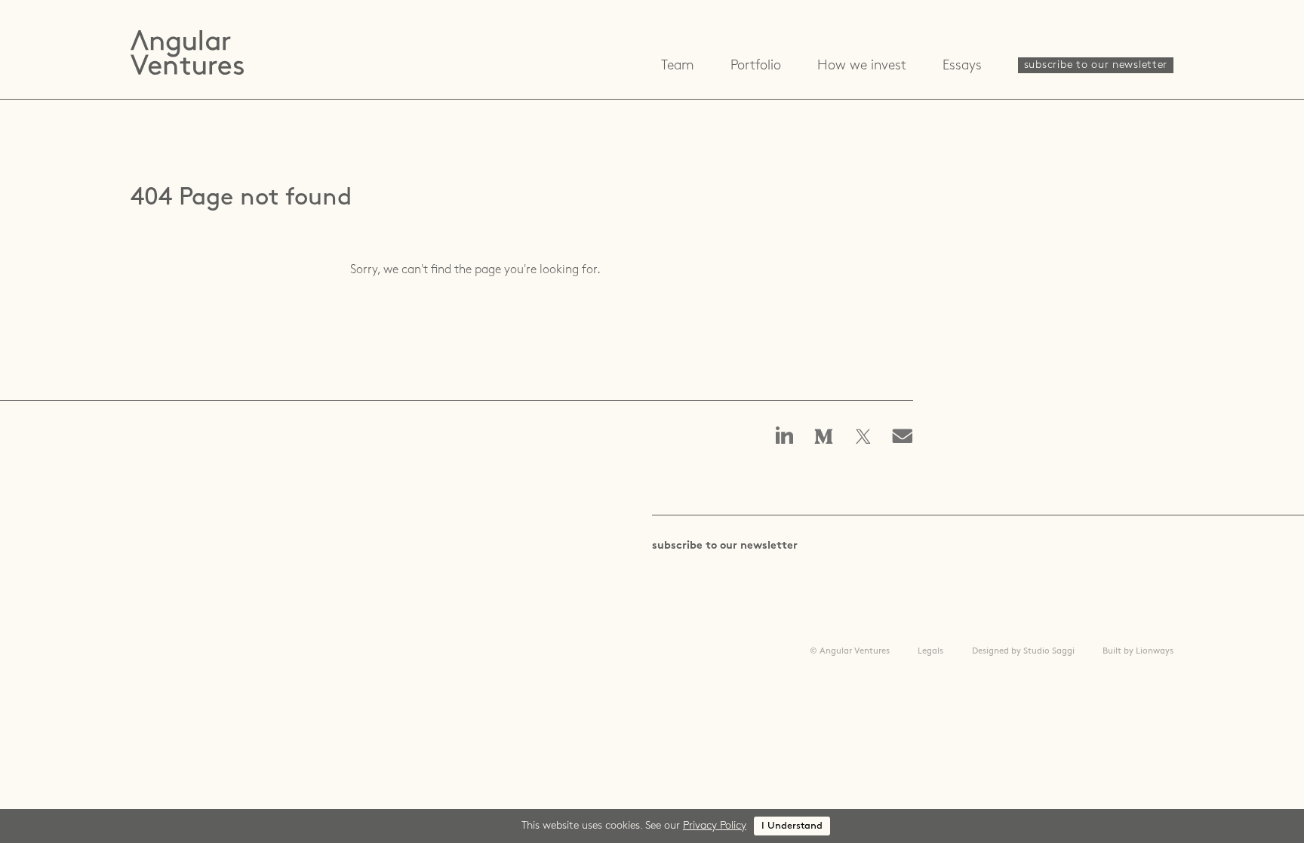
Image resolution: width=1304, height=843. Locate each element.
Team (677, 66)
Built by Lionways (1138, 651)
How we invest (861, 66)
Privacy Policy (714, 826)
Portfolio (755, 66)
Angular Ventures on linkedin (784, 436)
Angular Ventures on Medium (824, 438)
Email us (907, 438)
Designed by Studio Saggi (1023, 651)
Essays (962, 66)
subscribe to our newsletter (1095, 65)
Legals (930, 651)
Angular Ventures (187, 52)
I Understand (792, 826)
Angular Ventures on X (863, 438)
